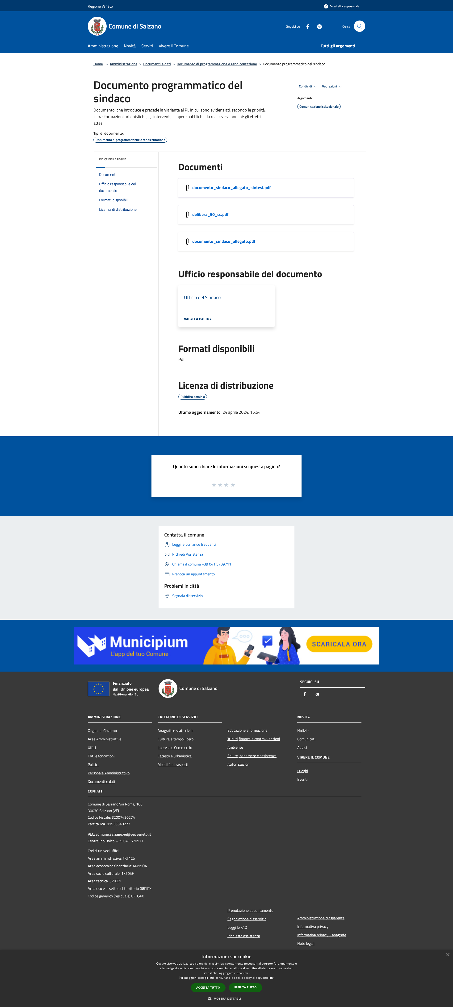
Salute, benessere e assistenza (252, 756)
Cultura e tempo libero (175, 739)
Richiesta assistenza (243, 936)
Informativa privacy (312, 926)
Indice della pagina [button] (112, 159)
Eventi (302, 779)
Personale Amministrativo (109, 773)
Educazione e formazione (247, 730)
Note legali (306, 943)
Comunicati (306, 739)
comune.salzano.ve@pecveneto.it (123, 834)
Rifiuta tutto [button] (245, 987)
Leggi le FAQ (237, 927)
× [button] (447, 955)
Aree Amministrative (104, 739)
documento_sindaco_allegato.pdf (223, 241)
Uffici (92, 747)
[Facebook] (305, 26)
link (271, 978)
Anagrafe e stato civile (175, 730)
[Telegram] (317, 26)
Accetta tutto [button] (208, 988)
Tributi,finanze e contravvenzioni (253, 739)
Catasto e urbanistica (175, 756)
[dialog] (226, 978)
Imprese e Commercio (175, 747)
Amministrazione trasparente (320, 918)
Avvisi (302, 747)
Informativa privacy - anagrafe (321, 935)
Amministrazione (123, 64)
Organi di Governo (102, 730)
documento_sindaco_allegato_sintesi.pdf (231, 187)
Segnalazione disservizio (246, 919)
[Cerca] (359, 26)
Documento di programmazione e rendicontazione (217, 64)
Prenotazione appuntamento (250, 910)
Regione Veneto (100, 6)
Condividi (306, 86)
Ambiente (235, 747)
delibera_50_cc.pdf (210, 214)
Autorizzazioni (238, 764)
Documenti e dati (157, 64)
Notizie (303, 730)
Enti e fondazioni (101, 756)
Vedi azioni (330, 86)
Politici (93, 764)
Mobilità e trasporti (173, 764)
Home (98, 64)
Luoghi (302, 771)
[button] (226, 998)
